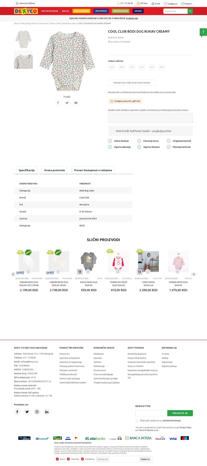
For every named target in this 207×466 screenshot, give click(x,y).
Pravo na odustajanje (103, 374)
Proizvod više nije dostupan (132, 82)
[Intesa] (138, 438)
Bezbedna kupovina (137, 354)
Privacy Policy (185, 427)
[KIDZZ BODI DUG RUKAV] (88, 261)
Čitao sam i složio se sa (160, 421)
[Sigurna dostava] (139, 146)
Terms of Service (146, 430)
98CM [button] (162, 68)
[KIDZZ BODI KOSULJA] (148, 261)
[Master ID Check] (77, 438)
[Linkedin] (47, 412)
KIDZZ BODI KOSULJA (148, 283)
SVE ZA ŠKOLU (81, 11)
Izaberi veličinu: (116, 61)
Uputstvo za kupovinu (70, 358)
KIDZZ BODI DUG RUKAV (89, 283)
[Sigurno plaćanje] (110, 146)
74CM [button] (132, 68)
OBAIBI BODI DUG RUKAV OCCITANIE (29, 283)
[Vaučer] (57, 438)
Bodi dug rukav (69, 23)
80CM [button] (142, 68)
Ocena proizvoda (54, 170)
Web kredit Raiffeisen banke (73, 382)
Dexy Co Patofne (136, 366)
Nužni (62, 459)
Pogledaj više (132, 18)
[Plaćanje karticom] (168, 146)
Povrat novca (100, 370)
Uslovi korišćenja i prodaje (106, 378)
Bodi (59, 23)
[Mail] (76, 103)
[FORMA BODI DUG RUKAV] (178, 261)
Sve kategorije (49, 11)
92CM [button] (152, 68)
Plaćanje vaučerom (68, 370)
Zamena (97, 362)
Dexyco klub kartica (137, 358)
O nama (165, 354)
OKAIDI (138, 11)
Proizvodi (44, 23)
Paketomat (99, 354)
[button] (28, 271)
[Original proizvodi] (168, 140)
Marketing (89, 459)
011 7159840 (29, 357)
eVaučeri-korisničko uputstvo (141, 362)
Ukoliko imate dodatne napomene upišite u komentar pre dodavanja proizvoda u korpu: (148, 110)
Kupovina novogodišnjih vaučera (143, 370)
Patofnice (101, 11)
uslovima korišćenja (171, 420)
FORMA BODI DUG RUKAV (178, 283)
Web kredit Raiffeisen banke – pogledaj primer (144, 130)
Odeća (52, 23)
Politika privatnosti (68, 374)
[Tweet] (67, 103)
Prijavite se (180, 413)
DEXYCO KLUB (121, 11)
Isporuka (98, 358)
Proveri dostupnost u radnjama (93, 170)
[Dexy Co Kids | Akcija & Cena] (26, 11)
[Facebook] (58, 103)
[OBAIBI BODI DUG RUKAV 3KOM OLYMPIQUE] (58, 261)
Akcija (65, 11)
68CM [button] (122, 68)
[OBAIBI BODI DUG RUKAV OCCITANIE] (29, 261)
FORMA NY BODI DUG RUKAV (118, 283)
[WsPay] (115, 438)
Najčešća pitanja (169, 366)
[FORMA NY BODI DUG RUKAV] (118, 261)
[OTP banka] (95, 438)
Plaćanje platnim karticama (72, 366)
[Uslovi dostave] (110, 140)
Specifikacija (27, 170)
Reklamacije (99, 366)
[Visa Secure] (68, 438)
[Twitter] (27, 412)
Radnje (165, 358)
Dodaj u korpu (31, 308)
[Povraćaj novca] (139, 140)
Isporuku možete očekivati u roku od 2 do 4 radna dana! (97, 18)
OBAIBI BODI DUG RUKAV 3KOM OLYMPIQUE (59, 285)
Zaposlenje (167, 362)
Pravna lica (65, 354)
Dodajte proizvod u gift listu (127, 101)
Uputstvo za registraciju (71, 362)
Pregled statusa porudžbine (107, 382)
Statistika (75, 459)
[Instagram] (37, 412)
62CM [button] (112, 68)
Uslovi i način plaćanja (70, 378)
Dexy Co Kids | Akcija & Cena (26, 23)
